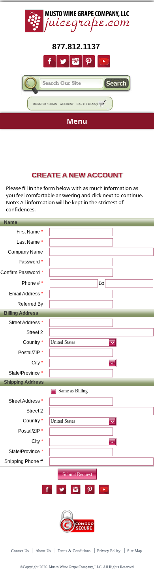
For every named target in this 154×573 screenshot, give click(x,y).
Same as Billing (73, 391)
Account (66, 104)
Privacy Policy (108, 551)
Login (53, 104)
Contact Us (20, 551)
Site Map (134, 551)
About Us (43, 551)
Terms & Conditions (74, 551)
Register (39, 104)
